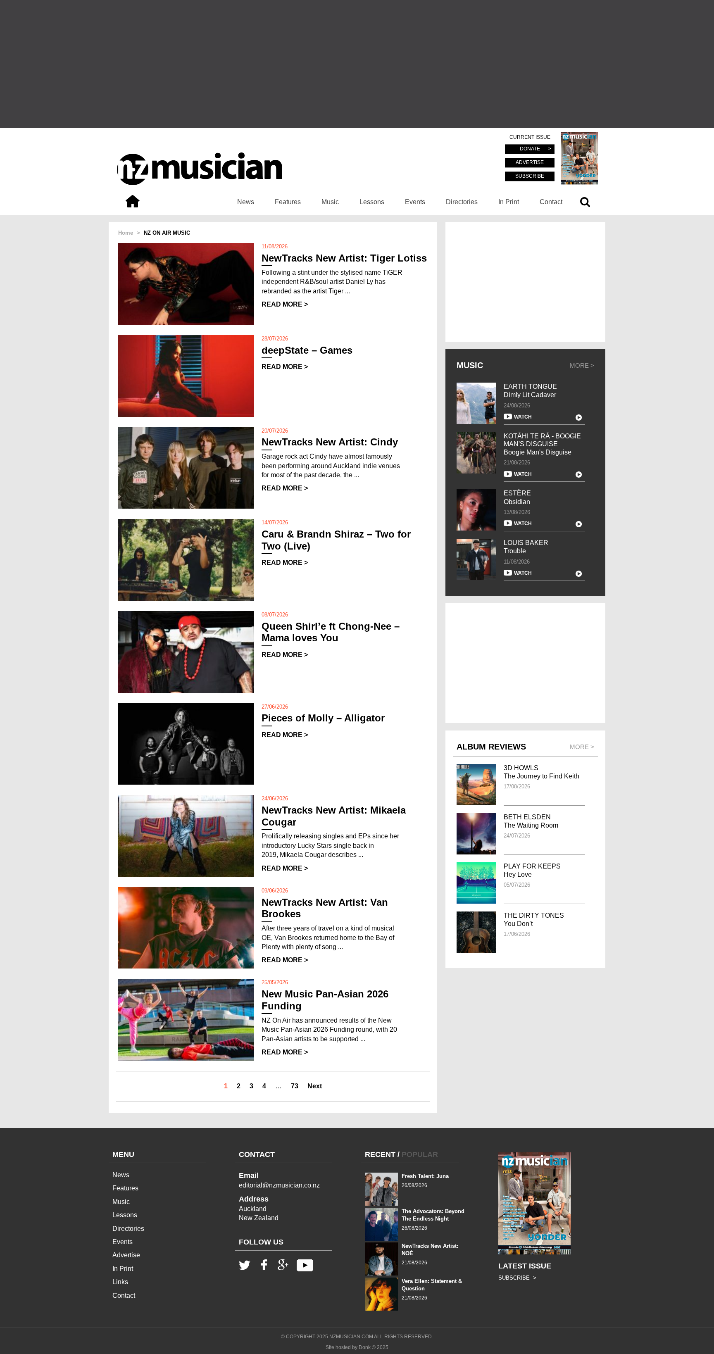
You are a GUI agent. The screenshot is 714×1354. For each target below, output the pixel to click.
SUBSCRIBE (529, 176)
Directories (462, 201)
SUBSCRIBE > (517, 1278)
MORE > (582, 365)
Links (120, 1281)
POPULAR (420, 1154)
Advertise (126, 1255)
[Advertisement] (357, 64)
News (245, 201)
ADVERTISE (530, 163)
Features (288, 201)
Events (415, 201)
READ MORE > (285, 304)
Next (314, 1086)
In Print (508, 201)
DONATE (530, 149)
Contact (551, 201)
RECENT (380, 1154)
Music (330, 201)
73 (294, 1086)
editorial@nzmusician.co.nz (279, 1185)
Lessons (371, 201)
